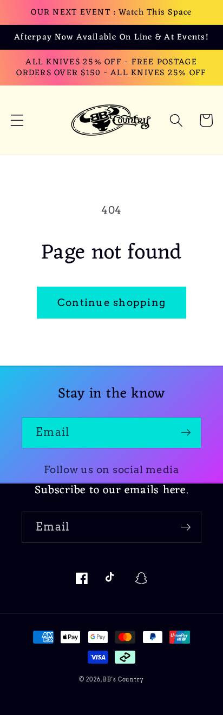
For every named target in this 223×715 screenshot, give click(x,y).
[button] (17, 120)
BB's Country (123, 679)
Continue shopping (111, 302)
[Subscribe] (186, 432)
